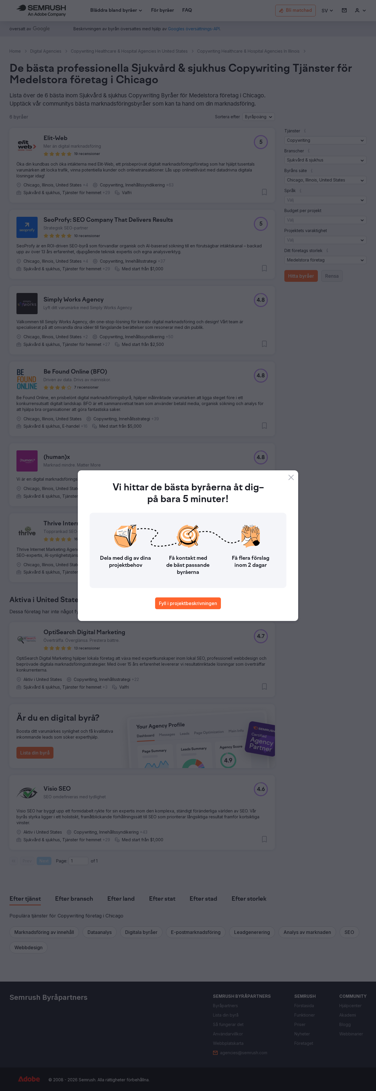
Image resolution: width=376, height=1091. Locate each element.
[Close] (291, 477)
